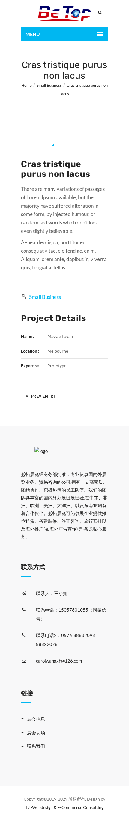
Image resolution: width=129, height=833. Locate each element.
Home (26, 85)
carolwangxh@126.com (59, 660)
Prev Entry (43, 396)
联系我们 (36, 746)
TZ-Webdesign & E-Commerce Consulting (65, 807)
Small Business (49, 85)
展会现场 (36, 732)
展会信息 (36, 719)
